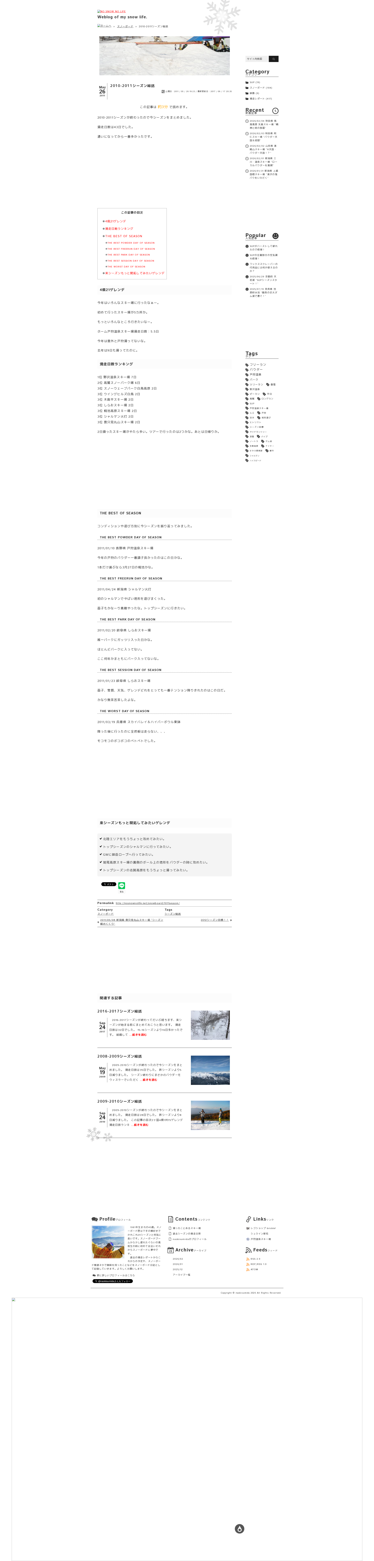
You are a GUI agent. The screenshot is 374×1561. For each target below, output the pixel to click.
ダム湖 (269, 441)
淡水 (252, 417)
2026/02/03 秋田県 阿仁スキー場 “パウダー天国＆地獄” (263, 137)
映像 (252, 93)
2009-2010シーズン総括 (119, 1101)
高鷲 (252, 398)
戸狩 (264, 413)
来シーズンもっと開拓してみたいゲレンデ (135, 273)
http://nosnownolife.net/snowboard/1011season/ (148, 903)
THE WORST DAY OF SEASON (126, 266)
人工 (252, 413)
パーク (254, 380)
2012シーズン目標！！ (215, 920)
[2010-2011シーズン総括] (164, 55)
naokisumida (243, 1293)
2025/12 (178, 1269)
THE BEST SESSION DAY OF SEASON (131, 261)
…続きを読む (138, 1035)
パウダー (256, 369)
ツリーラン (256, 384)
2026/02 (178, 1259)
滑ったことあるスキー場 (187, 1228)
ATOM (254, 1269)
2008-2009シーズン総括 (119, 1056)
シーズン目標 (257, 427)
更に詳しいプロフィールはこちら (116, 1275)
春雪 (273, 384)
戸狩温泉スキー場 (259, 408)
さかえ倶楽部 (256, 450)
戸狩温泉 (255, 375)
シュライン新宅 (259, 1233)
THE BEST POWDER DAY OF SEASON (131, 243)
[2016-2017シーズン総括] (210, 1025)
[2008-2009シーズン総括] (210, 1070)
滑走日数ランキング (119, 229)
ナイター (270, 446)
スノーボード (125, 26)
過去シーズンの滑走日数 (187, 1233)
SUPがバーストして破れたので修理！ (264, 248)
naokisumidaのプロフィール (190, 1239)
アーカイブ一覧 (182, 1275)
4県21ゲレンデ (115, 221)
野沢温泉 (255, 389)
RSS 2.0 (255, 1259)
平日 (269, 394)
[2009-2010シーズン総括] (210, 1115)
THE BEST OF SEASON (123, 236)
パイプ (264, 436)
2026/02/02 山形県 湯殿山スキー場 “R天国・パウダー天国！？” (263, 149)
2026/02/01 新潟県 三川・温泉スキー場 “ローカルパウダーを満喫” (263, 162)
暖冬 (272, 451)
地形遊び (266, 417)
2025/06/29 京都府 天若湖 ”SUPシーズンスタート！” (263, 280)
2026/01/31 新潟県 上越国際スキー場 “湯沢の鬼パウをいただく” (264, 174)
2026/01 (178, 1264)
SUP (252, 82)
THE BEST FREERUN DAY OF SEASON (131, 249)
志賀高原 (254, 446)
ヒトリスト (255, 422)
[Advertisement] (164, 177)
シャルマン (254, 456)
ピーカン (255, 394)
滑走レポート (257, 98)
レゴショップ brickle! (263, 1228)
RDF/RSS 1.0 (259, 1264)
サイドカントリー (258, 432)
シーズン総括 (173, 914)
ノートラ (254, 441)
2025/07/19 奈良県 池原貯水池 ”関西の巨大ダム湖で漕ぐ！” (263, 293)
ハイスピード (255, 461)
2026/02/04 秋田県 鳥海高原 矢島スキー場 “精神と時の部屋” (264, 124)
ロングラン (267, 398)
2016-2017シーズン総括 (119, 1011)
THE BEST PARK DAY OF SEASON (129, 254)
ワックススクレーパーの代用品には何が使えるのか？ (264, 268)
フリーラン (258, 365)
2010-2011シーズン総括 (132, 85)
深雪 (252, 436)
